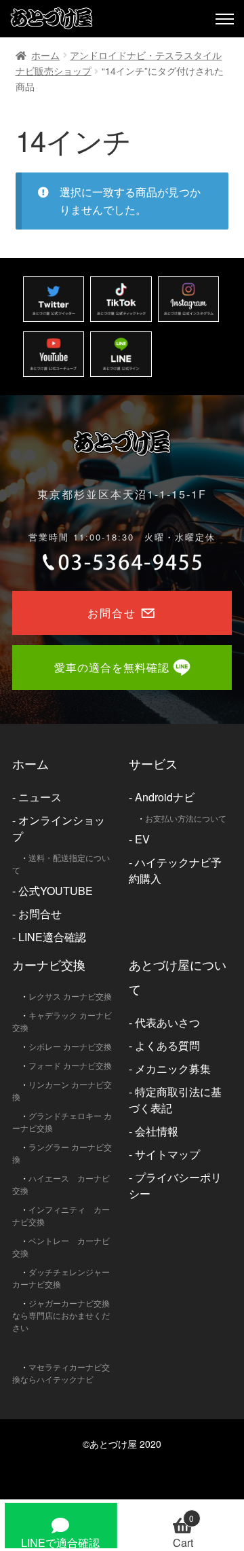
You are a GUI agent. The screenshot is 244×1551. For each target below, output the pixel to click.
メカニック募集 (173, 1068)
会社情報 (156, 1131)
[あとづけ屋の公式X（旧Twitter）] (53, 299)
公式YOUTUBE (55, 890)
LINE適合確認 (52, 937)
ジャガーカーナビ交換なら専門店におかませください (61, 1315)
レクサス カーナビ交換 (70, 996)
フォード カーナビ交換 (70, 1065)
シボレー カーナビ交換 (70, 1046)
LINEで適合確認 (60, 1542)
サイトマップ (167, 1154)
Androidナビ (165, 797)
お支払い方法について (185, 818)
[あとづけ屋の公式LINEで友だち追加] (120, 354)
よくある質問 (167, 1045)
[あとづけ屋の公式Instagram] (188, 299)
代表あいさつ (167, 1022)
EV (142, 839)
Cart (184, 1530)
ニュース (40, 797)
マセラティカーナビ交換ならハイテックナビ (61, 1373)
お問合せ (40, 914)
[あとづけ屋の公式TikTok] (120, 299)
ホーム (45, 55)
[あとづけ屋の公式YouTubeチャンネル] (53, 354)
